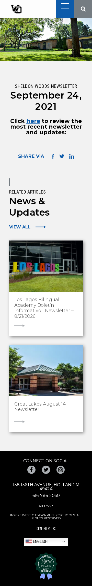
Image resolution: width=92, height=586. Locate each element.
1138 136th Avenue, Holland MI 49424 (46, 486)
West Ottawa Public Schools (16, 9)
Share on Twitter (61, 156)
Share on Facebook (53, 156)
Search (83, 9)
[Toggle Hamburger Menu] (65, 6)
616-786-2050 (46, 495)
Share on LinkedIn (71, 156)
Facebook (31, 470)
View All (19, 227)
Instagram (60, 470)
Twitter (46, 470)
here (33, 121)
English (40, 541)
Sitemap (46, 505)
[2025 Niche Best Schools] (45, 566)
